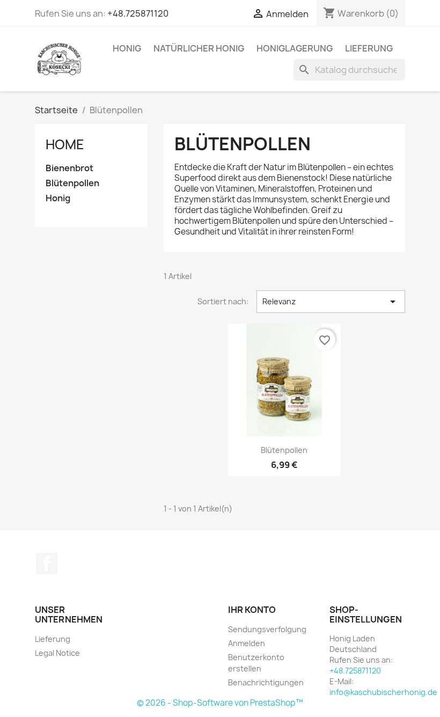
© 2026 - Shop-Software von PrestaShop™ (220, 702)
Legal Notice (57, 653)
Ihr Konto (252, 610)
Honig (127, 48)
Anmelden (246, 643)
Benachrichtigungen (266, 682)
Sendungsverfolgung (267, 629)
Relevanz (330, 301)
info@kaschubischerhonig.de (383, 692)
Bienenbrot (69, 168)
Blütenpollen (72, 183)
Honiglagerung (294, 48)
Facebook (46, 563)
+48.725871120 (137, 13)
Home (65, 144)
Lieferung (369, 48)
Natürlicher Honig (198, 48)
